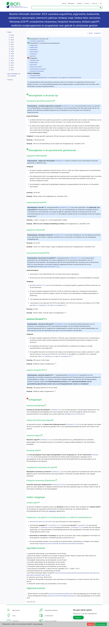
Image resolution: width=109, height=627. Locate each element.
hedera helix (34, 62)
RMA (69, 381)
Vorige (91, 33)
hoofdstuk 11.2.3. (74, 258)
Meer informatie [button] (38, 624)
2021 (12, 47)
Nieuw (9, 32)
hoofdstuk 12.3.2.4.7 (55, 525)
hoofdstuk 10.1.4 (67, 106)
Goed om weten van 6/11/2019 (42, 521)
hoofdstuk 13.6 (83, 525)
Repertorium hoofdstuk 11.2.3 (49, 266)
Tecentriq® (54, 543)
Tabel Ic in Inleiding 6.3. (45, 356)
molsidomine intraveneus (38, 69)
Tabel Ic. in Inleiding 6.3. (39, 305)
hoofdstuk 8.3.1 (55, 410)
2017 (12, 56)
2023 (12, 42)
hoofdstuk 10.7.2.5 (58, 484)
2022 (12, 44)
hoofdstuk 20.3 (73, 375)
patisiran (33, 56)
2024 (12, 40)
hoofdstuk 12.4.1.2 (46, 440)
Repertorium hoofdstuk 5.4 (49, 214)
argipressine (34, 45)
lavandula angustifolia (37, 41)
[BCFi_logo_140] (17, 3)
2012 (12, 67)
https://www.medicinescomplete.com (60, 593)
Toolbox (10, 80)
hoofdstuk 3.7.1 (64, 207)
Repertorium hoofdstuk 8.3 (75, 414)
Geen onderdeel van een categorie (14, 75)
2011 (12, 70)
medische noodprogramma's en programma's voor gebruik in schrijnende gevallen (55, 77)
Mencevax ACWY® (36, 67)
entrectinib (71, 543)
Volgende (97, 33)
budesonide (33, 47)
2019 (12, 51)
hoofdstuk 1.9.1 (60, 161)
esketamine (33, 49)
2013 (12, 65)
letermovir (33, 54)
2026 (12, 35)
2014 (12, 63)
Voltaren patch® (35, 75)
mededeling (52, 511)
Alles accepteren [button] (101, 624)
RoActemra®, (63, 543)
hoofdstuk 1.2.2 (56, 471)
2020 (12, 49)
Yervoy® (48, 543)
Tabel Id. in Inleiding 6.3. (57, 305)
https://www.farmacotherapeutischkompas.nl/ (62, 596)
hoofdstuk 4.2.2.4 (71, 424)
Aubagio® (42, 543)
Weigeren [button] (90, 624)
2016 (12, 58)
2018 (12, 54)
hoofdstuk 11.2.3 (40, 285)
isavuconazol (34, 52)
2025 (12, 37)
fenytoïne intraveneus (37, 71)
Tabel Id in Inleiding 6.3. (62, 356)
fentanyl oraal (34, 60)
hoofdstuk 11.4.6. (60, 324)
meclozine (33, 65)
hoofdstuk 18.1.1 (58, 235)
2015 (12, 60)
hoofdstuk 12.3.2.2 (77, 527)
